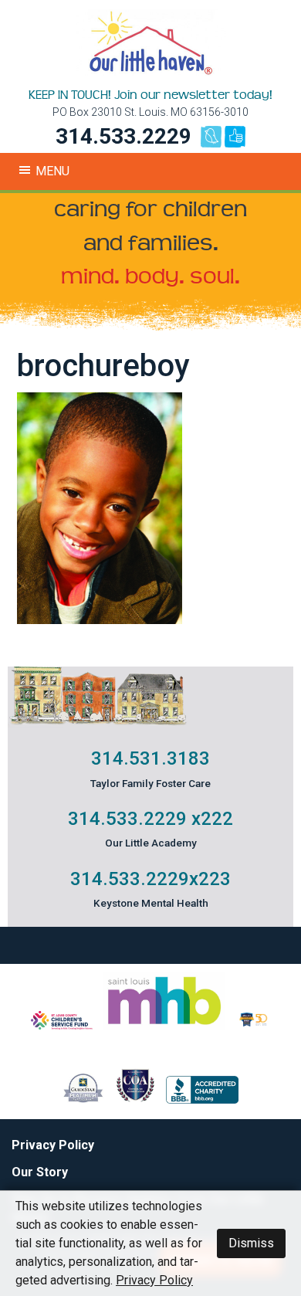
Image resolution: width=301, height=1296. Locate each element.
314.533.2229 (123, 136)
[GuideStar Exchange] (83, 1099)
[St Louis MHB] (164, 1025)
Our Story (40, 1172)
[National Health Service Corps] (253, 1025)
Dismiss (251, 1243)
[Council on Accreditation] (135, 1099)
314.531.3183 (150, 758)
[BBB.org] (202, 1099)
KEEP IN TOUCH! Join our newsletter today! (150, 95)
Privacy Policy (53, 1145)
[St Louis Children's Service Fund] (62, 1025)
